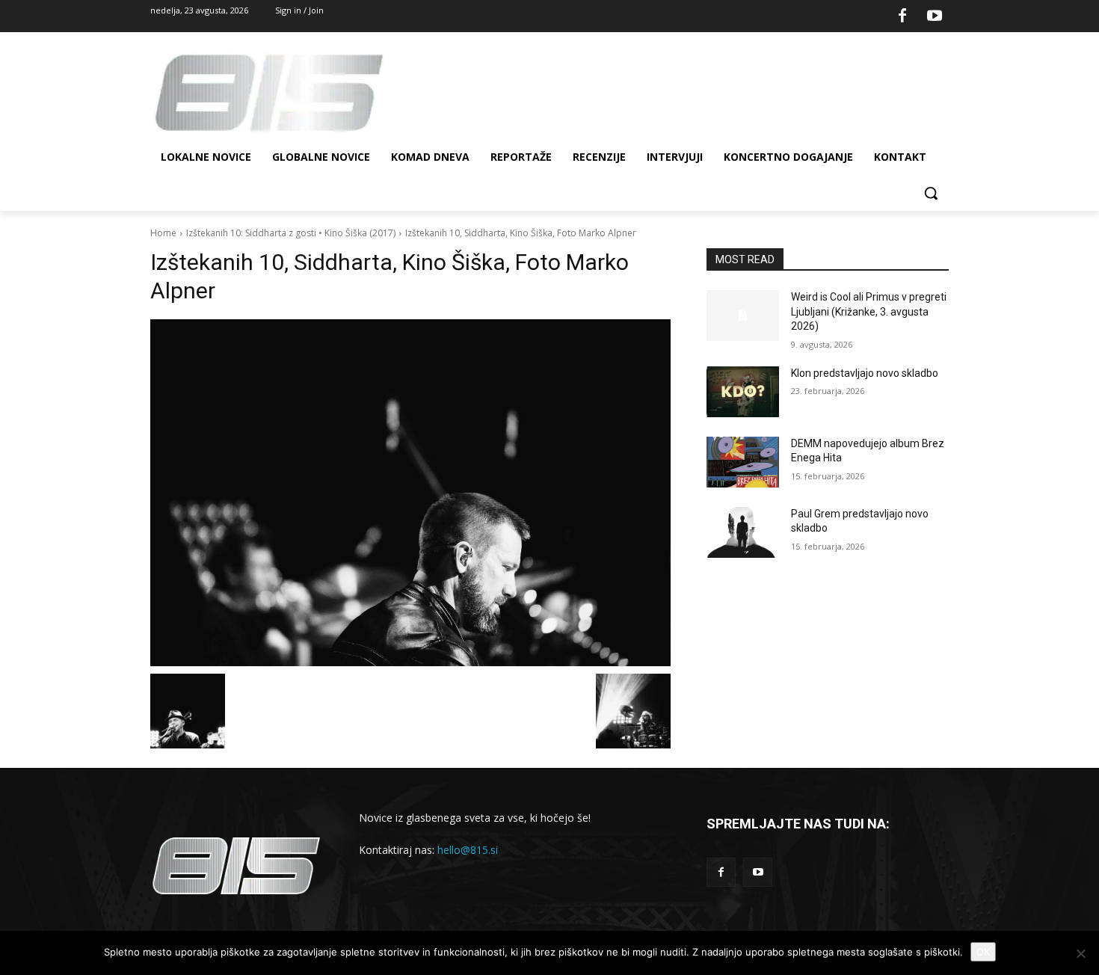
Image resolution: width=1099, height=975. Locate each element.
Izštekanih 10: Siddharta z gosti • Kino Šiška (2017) (290, 233)
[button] (931, 193)
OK (983, 952)
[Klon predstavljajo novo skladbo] (742, 391)
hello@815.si (467, 850)
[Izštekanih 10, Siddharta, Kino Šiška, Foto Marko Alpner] (410, 492)
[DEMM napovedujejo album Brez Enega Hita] (742, 462)
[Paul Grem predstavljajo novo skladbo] (742, 532)
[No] (1080, 953)
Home (163, 233)
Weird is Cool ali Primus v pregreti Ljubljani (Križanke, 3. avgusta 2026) (868, 311)
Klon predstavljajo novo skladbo (864, 373)
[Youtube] (934, 16)
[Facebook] (902, 16)
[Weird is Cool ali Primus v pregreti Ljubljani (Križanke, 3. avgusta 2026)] (742, 315)
